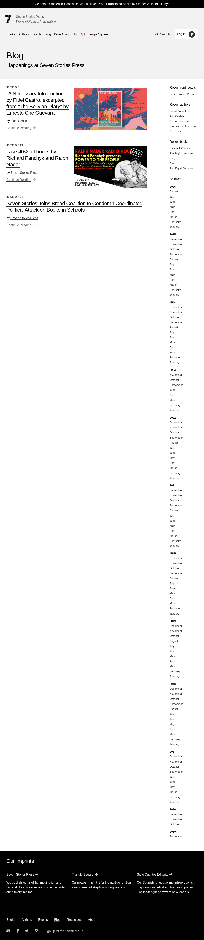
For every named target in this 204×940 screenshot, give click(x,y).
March (173, 216)
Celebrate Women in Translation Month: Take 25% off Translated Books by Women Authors (96, 4)
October (174, 249)
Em (172, 163)
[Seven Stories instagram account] (36, 931)
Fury (172, 158)
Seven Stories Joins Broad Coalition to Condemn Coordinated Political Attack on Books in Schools (74, 206)
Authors (23, 34)
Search (165, 34)
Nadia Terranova (180, 121)
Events (36, 34)
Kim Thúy (175, 131)
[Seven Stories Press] (8, 19)
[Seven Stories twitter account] (26, 931)
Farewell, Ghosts (180, 148)
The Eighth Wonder (181, 168)
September (176, 254)
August (174, 191)
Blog (48, 34)
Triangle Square (83, 874)
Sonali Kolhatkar (179, 111)
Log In (181, 34)
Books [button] (10, 34)
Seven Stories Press (30, 16)
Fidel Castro (18, 121)
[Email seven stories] (8, 931)
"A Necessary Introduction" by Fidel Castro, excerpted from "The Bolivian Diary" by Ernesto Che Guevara (37, 103)
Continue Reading (18, 128)
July (172, 196)
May (172, 206)
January (174, 226)
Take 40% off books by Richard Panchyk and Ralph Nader (37, 158)
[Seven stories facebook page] (18, 931)
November (176, 244)
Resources (74, 919)
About (92, 919)
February (175, 221)
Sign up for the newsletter (61, 931)
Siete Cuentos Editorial (152, 874)
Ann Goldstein (178, 116)
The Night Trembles (181, 153)
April (172, 211)
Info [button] (74, 34)
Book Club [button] (61, 34)
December (176, 239)
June (173, 201)
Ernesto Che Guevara (183, 126)
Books (10, 919)
